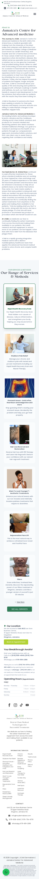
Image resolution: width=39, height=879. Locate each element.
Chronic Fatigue (20, 755)
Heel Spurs (21, 785)
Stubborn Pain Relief (9, 759)
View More (20, 602)
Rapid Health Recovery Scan (8, 755)
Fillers (4, 789)
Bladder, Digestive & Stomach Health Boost (22, 761)
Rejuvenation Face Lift (9, 785)
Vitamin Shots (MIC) (21, 781)
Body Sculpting (21, 767)
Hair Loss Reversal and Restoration (8, 772)
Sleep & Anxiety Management (7, 797)
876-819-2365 (12, 8)
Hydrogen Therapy (21, 794)
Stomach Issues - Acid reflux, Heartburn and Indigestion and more (9, 765)
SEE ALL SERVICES (19, 609)
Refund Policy (30, 765)
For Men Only (22, 778)
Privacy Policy (30, 761)
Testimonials (32, 757)
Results (30, 754)
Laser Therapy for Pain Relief (21, 773)
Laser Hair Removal (21, 789)
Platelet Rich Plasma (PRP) (7, 793)
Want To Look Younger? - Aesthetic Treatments (7, 778)
